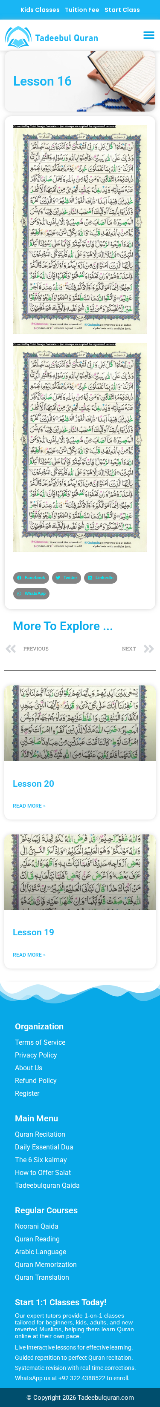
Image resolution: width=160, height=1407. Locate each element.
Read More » (29, 806)
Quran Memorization (46, 1265)
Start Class (122, 10)
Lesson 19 (33, 932)
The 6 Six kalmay (41, 1160)
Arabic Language (40, 1252)
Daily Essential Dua (44, 1147)
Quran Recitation (40, 1134)
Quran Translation (42, 1277)
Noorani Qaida (36, 1226)
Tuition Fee (82, 10)
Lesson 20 (33, 784)
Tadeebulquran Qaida (47, 1185)
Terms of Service (40, 1042)
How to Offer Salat (43, 1173)
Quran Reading (37, 1239)
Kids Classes (40, 10)
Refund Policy (36, 1081)
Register (27, 1093)
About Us (28, 1068)
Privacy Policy (36, 1055)
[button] (149, 35)
